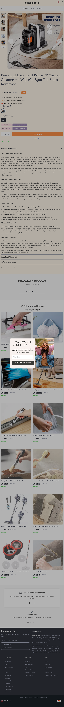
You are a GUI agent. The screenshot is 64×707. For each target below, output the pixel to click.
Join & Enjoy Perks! (23, 363)
